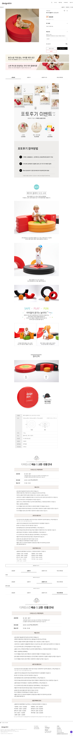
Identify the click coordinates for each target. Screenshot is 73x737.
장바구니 (71, 2)
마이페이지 (66, 2)
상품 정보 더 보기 (36, 565)
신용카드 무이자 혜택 (5, 722)
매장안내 (67, 7)
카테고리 (2, 7)
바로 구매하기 (62, 48)
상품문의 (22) (44, 77)
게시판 (71, 7)
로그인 (55, 2)
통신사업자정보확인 (36, 728)
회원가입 (60, 2)
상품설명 (13, 77)
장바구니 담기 (51, 48)
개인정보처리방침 (36, 727)
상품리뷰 (29, 77)
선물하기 (63, 7)
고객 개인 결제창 (47, 728)
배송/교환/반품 (60, 77)
